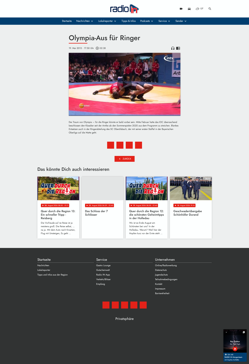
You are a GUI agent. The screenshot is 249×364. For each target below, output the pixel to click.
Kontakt (158, 284)
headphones (173, 48)
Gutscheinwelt (103, 270)
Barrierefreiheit (162, 293)
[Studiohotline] (63, 9)
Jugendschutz (161, 274)
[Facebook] (46, 9)
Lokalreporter (105, 21)
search (210, 8)
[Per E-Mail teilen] (138, 145)
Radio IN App (103, 274)
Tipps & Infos (129, 21)
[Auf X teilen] (119, 145)
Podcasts (145, 21)
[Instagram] (52, 9)
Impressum (160, 288)
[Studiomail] (40, 9)
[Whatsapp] (58, 9)
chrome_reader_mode (178, 48)
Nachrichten (83, 21)
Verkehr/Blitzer (103, 279)
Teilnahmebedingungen (166, 279)
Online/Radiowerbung (166, 265)
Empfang (100, 284)
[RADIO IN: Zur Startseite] (124, 9)
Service (162, 21)
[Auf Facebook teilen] (110, 145)
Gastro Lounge (103, 265)
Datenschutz (161, 270)
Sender (179, 21)
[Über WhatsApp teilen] (129, 145)
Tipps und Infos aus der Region (52, 274)
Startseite (67, 21)
